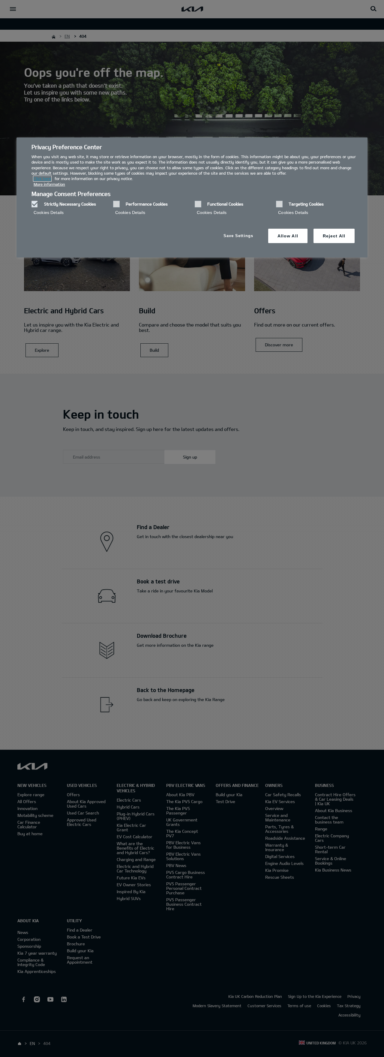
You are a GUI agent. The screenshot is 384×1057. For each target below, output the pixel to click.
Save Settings (238, 235)
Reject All (334, 235)
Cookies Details (49, 212)
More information (49, 184)
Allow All (288, 235)
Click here (42, 178)
